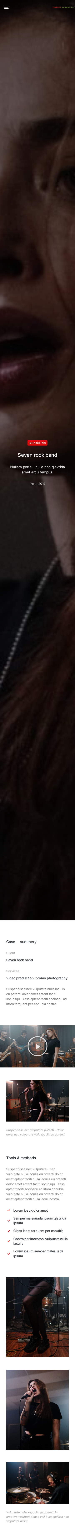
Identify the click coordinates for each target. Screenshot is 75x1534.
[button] (6, 7)
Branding (38, 442)
